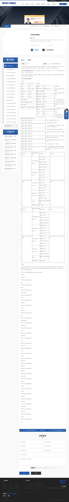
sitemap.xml (64, 500)
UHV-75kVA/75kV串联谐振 (10, 109)
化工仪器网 (56, 500)
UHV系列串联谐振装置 (10, 75)
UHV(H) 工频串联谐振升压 (10, 91)
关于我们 (27, 4)
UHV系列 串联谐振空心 (10, 69)
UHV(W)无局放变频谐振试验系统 (57, 430)
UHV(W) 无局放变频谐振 (55, 26)
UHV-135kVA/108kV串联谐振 (11, 112)
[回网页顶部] (66, 118)
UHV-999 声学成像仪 (29, 488)
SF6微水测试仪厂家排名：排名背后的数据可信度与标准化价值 (11, 150)
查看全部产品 (9, 125)
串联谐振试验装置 (46, 26)
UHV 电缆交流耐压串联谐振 (11, 81)
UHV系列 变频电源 (9, 100)
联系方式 (10, 488)
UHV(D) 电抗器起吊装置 (10, 97)
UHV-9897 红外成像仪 (29, 483)
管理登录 (59, 500)
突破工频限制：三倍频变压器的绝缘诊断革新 (11, 157)
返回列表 (43, 430)
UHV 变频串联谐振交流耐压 (11, 78)
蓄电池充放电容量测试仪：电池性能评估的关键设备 (11, 136)
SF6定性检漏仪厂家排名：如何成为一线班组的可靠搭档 (11, 164)
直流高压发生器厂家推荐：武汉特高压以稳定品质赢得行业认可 (11, 154)
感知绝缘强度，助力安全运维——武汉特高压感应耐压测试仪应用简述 (11, 161)
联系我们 (54, 4)
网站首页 (4, 483)
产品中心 (32, 4)
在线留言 (48, 4)
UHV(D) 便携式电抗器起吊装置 (30, 430)
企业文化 (17, 483)
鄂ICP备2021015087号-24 (10, 500)
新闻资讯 (38, 4)
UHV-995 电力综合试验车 (39, 488)
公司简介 (10, 483)
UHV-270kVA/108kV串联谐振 (11, 115)
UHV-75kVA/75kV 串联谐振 (10, 72)
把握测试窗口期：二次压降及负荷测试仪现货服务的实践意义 (11, 139)
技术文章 (43, 4)
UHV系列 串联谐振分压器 (10, 106)
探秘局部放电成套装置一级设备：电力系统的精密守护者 (11, 168)
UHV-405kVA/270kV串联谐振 (11, 118)
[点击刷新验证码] (33, 468)
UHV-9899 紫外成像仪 (39, 483)
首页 (23, 4)
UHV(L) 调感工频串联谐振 (10, 84)
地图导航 (17, 488)
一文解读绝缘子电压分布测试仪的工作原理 (11, 143)
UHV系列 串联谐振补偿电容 (11, 103)
